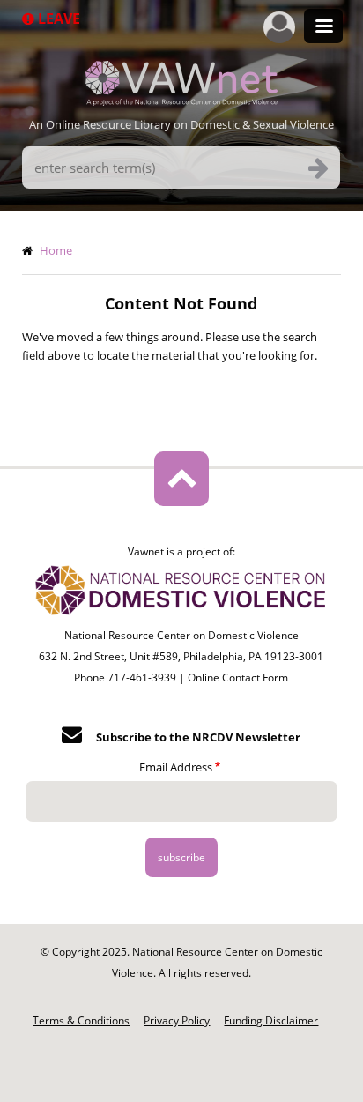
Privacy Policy (177, 1020)
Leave (57, 18)
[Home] (181, 100)
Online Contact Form (238, 677)
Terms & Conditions (81, 1020)
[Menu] (323, 27)
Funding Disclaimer (271, 1020)
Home (56, 250)
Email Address (175, 767)
